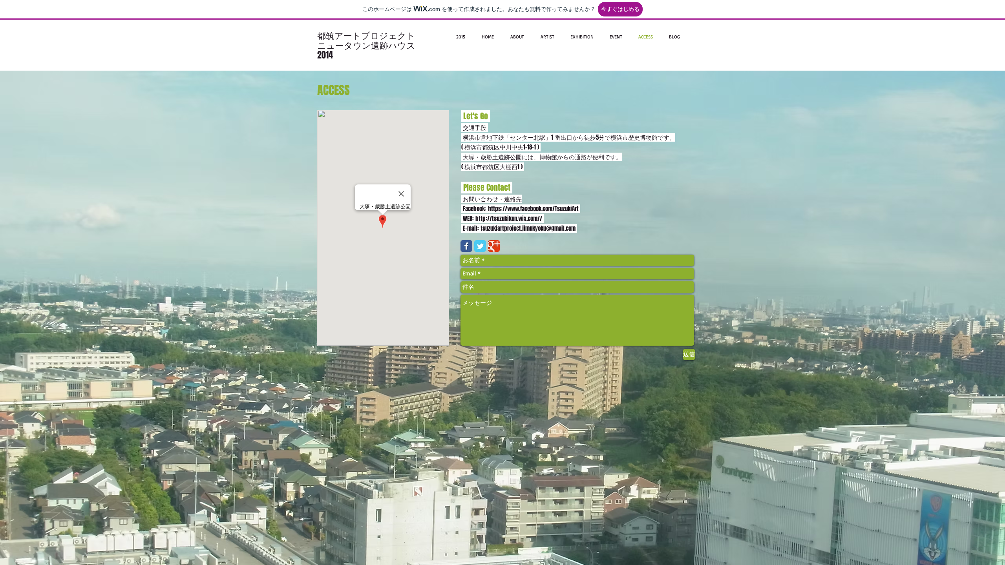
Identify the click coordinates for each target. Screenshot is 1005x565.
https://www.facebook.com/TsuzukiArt (534, 208)
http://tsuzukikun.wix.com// (509, 218)
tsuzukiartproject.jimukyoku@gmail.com (528, 228)
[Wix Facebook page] (466, 246)
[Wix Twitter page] (480, 246)
